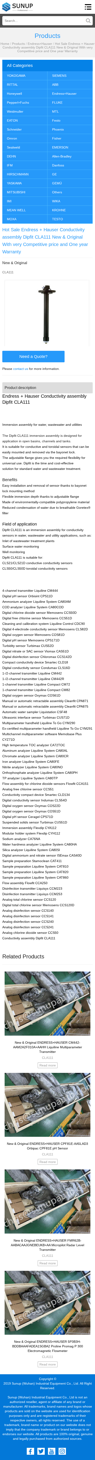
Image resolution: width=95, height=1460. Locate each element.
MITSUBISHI (16, 192)
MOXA (11, 219)
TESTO (57, 219)
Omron (12, 138)
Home (4, 44)
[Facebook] (30, 1451)
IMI (9, 201)
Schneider (14, 129)
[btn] (88, 6)
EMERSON (60, 147)
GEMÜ (57, 183)
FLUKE (57, 102)
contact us (20, 369)
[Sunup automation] (17, 6)
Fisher (56, 138)
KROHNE (59, 210)
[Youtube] (51, 1451)
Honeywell (14, 93)
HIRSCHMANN (18, 174)
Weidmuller (15, 111)
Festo (56, 120)
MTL (55, 111)
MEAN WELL (16, 210)
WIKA (56, 201)
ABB (55, 84)
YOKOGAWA (16, 75)
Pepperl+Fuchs (18, 102)
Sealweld (13, 147)
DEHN (11, 156)
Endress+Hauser (40, 44)
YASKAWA (14, 183)
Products (18, 44)
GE (54, 174)
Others (57, 192)
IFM (10, 165)
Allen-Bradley (61, 156)
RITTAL (12, 84)
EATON (12, 120)
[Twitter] (41, 1451)
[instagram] (62, 1451)
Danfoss (58, 165)
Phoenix (58, 129)
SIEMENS (59, 75)
